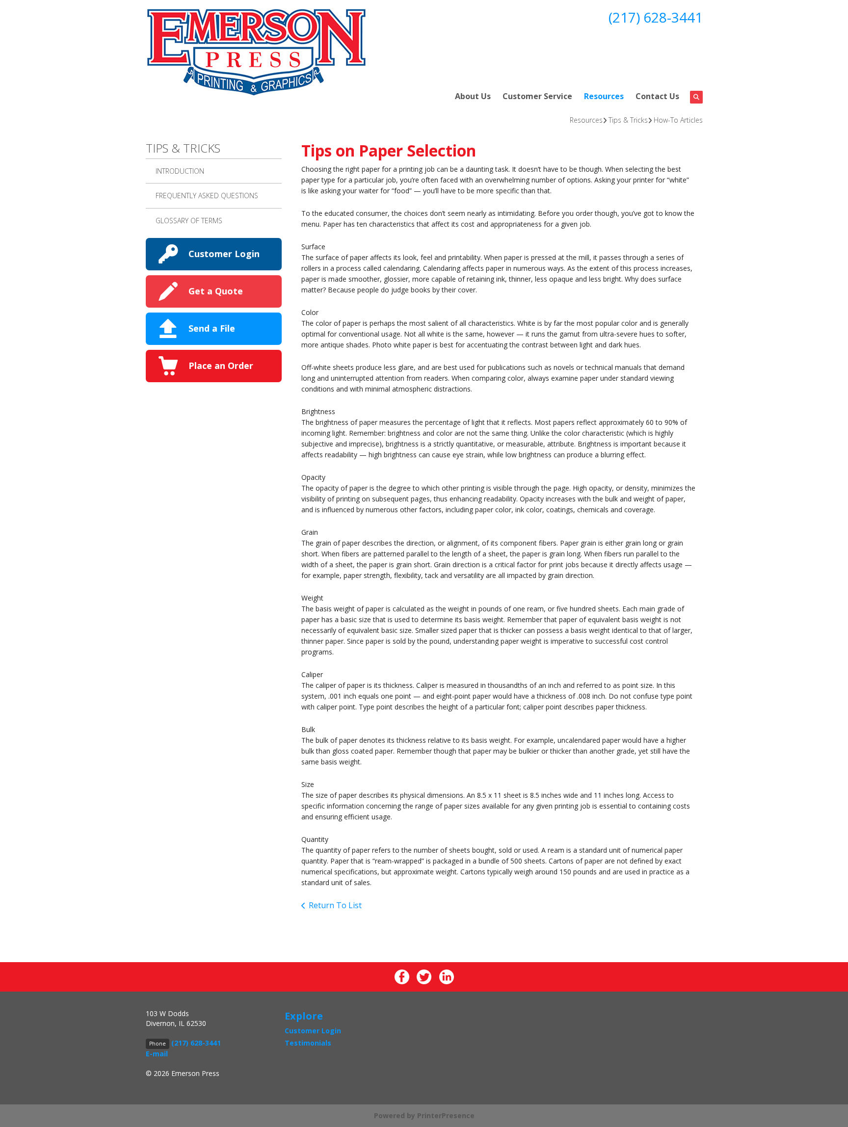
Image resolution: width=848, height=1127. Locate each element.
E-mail (157, 1053)
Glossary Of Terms (189, 220)
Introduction (180, 171)
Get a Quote (215, 291)
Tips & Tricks (628, 120)
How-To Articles (678, 120)
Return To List (335, 905)
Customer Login (224, 254)
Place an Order (220, 365)
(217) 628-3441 (656, 17)
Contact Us (657, 96)
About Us (473, 96)
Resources (604, 96)
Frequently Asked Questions (207, 195)
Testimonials (308, 1043)
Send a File (211, 328)
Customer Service (537, 96)
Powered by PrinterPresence (424, 1115)
